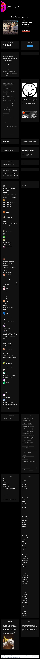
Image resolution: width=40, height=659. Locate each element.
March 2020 (24, 615)
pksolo (8, 112)
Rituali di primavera (6, 291)
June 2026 (24, 480)
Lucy (4, 388)
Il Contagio (5, 387)
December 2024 (25, 513)
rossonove (11, 126)
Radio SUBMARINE (6, 397)
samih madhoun (25, 463)
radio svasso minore (9, 123)
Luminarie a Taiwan (6, 328)
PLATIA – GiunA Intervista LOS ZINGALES (10, 315)
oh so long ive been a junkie (8, 56)
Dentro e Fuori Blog (12, 100)
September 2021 (25, 581)
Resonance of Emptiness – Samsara (9, 375)
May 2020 (24, 611)
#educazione (12, 83)
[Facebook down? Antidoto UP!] (10, 27)
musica (4, 112)
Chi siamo (5, 480)
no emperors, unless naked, (8, 62)
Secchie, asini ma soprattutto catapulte (10, 282)
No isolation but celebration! (8, 219)
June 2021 (24, 587)
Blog (4, 478)
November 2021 (25, 577)
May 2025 (24, 503)
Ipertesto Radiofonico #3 (7, 204)
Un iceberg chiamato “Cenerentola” (9, 365)
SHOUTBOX (30, 45)
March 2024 (24, 530)
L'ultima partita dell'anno (7, 60)
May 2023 (24, 549)
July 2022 (23, 564)
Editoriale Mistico (6, 486)
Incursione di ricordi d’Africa (8, 367)
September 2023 (25, 541)
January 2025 (24, 511)
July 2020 (23, 607)
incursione (23, 20)
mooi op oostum (31, 445)
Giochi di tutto (5, 105)
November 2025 (25, 494)
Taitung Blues (5, 298)
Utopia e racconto (6, 256)
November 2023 (25, 537)
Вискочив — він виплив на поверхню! (10, 58)
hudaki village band (10, 107)
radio (36, 449)
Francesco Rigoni (9, 103)
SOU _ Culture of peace (7, 251)
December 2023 (25, 535)
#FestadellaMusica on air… (8, 343)
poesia (33, 449)
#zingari (12, 96)
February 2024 (24, 532)
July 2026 (23, 478)
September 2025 (25, 497)
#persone (10, 91)
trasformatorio (6, 135)
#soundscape (6, 96)
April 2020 (24, 613)
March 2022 (24, 570)
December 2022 (25, 558)
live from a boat (6, 65)
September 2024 (25, 518)
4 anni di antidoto (6, 293)
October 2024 (24, 516)
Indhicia (4, 309)
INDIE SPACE (10, 109)
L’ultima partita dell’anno (7, 277)
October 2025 (24, 495)
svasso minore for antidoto (26, 467)
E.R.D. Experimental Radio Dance (9, 321)
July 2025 (23, 499)
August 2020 (24, 606)
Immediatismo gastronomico (8, 296)
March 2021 (24, 592)
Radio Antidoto (13, 6)
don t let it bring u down (7, 64)
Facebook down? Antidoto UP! (27, 23)
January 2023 (24, 556)
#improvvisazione (7, 85)
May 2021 (24, 588)
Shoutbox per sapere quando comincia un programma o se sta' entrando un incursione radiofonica (10, 172)
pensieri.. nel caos (6, 214)
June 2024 (24, 524)
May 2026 (24, 482)
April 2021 (24, 590)
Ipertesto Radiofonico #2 (7, 206)
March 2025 (24, 507)
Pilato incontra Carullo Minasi (8, 263)
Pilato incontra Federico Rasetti (8, 261)
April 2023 (24, 551)
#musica (5, 91)
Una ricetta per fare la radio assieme (9, 499)
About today (5, 192)
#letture (5, 88)
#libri (10, 88)
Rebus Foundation (6, 361)
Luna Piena (5, 303)
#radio (4, 94)
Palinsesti (4, 490)
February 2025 (24, 509)
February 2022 (24, 571)
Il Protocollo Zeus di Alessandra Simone (10, 254)
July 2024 (23, 522)
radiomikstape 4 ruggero (7, 67)
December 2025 (25, 492)
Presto (4, 492)
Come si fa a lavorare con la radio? (9, 294)
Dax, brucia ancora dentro (8, 385)
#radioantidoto (10, 94)
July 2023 (23, 545)
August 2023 (24, 543)
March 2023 (24, 552)
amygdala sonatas (10, 98)
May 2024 (24, 526)
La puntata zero (6, 265)
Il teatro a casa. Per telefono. (8, 355)
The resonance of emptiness (8, 377)
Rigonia (28, 26)
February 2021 (24, 594)
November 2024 (25, 514)
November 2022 (25, 560)
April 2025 (24, 505)
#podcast (13, 91)
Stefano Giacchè (31, 463)
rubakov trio (15, 126)
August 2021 (24, 583)
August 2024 (24, 520)
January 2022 (24, 573)
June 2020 (24, 609)
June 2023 (24, 547)
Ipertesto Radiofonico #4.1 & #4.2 (9, 202)
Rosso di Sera (5, 305)
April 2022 (24, 568)
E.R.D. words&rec (6, 319)
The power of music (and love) (8, 228)
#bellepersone (5, 83)
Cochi (5, 482)
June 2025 (24, 501)
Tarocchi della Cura (33, 467)
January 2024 (24, 533)
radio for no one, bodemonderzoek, (9, 71)
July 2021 (23, 585)
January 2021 (24, 596)
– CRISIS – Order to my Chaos (8, 317)
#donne (9, 83)
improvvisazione (5, 109)
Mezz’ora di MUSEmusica (7, 242)
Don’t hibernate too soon (7, 227)
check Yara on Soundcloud (27, 108)
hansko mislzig (5, 107)
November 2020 (25, 600)
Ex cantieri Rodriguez (7, 249)
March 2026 (24, 486)
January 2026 (24, 490)
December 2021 (25, 575)
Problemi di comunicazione (8, 307)
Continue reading (26, 31)
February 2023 (24, 554)
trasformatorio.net (10, 164)
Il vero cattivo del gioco (7, 69)
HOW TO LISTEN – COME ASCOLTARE (9, 488)
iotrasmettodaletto (25, 445)
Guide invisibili (5, 351)
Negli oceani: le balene (7, 244)
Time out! (4, 221)
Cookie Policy (20, 657)
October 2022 (24, 562)
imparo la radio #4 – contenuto (8, 210)
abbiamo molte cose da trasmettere (9, 197)
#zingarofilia (5, 98)
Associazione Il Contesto (6, 100)
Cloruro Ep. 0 (5, 353)
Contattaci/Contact (6, 484)
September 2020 (25, 604)
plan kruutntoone (7, 115)
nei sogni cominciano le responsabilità (10, 188)
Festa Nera (5, 390)
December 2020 (25, 598)
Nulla (4, 323)
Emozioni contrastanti (7, 311)
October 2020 (24, 602)
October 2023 (24, 539)
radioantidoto (5, 120)
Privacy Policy (5, 494)
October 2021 (24, 579)
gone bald (11, 105)
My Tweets (24, 185)
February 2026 (24, 488)
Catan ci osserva (6, 280)
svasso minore (6, 131)
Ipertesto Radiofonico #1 (7, 208)
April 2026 (24, 484)
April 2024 (24, 528)
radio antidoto (8, 118)
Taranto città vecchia (7, 253)
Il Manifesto (5, 392)
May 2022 (24, 566)
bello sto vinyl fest (6, 190)
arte (14, 98)
